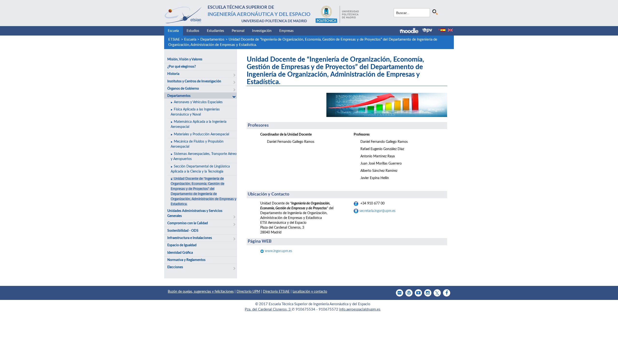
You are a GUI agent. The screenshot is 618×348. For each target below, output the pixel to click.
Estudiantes (215, 31)
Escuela (173, 31)
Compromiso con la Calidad (187, 223)
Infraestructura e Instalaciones (189, 238)
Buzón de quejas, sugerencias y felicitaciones (201, 291)
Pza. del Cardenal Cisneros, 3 (268, 309)
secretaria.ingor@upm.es (377, 211)
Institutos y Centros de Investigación (194, 81)
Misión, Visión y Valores (184, 59)
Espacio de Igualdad (182, 245)
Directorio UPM (248, 291)
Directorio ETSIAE (276, 291)
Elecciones (175, 267)
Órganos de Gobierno (183, 88)
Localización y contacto (310, 291)
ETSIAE (174, 39)
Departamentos (212, 39)
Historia (173, 74)
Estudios (193, 31)
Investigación (262, 31)
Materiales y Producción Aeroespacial (201, 134)
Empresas (286, 31)
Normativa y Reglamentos (186, 260)
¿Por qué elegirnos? (181, 66)
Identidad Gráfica (180, 252)
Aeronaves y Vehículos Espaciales (198, 102)
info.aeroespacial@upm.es (359, 309)
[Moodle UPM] (410, 31)
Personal (238, 31)
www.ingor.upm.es (278, 251)
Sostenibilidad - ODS (182, 230)
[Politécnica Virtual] (427, 30)
